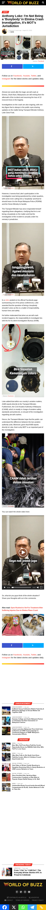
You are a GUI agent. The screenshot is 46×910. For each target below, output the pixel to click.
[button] (23, 552)
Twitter (33, 76)
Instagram (6, 79)
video (7, 300)
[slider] (21, 587)
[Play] (5, 587)
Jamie (12, 32)
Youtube (26, 76)
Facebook (41, 61)
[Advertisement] (23, 685)
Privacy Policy (38, 900)
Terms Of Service (22, 900)
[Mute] (38, 587)
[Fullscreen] (41, 587)
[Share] (12, 66)
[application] (23, 552)
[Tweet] (33, 66)
